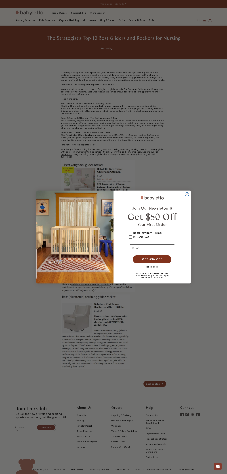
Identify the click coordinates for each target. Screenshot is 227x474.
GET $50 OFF (152, 259)
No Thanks (152, 267)
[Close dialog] (187, 194)
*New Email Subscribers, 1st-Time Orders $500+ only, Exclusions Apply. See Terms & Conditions (152, 276)
